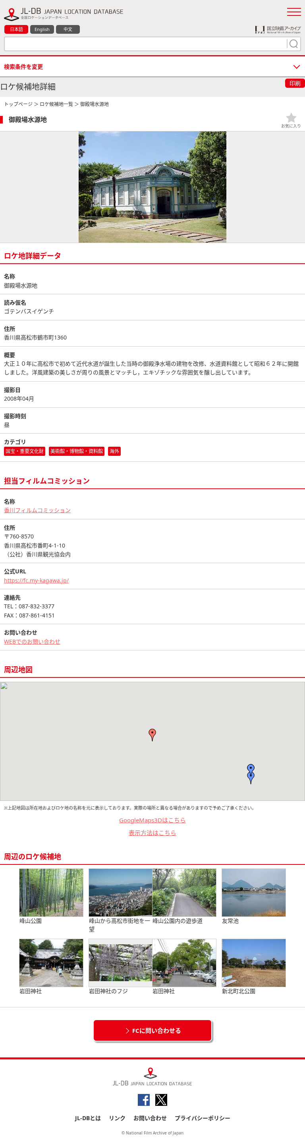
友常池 (230, 920)
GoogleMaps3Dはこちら (152, 820)
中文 (68, 29)
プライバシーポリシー (202, 1118)
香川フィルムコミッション (37, 510)
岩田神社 (30, 991)
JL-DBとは (88, 1118)
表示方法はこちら (152, 833)
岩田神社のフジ (108, 991)
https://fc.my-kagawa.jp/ (36, 580)
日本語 (16, 29)
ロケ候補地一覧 (56, 104)
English (42, 29)
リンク (117, 1118)
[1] (292, 43)
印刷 (295, 83)
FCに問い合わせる (156, 1030)
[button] (251, 770)
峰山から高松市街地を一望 (119, 925)
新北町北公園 (238, 991)
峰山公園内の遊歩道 (177, 920)
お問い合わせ (150, 1118)
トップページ (18, 104)
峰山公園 (30, 920)
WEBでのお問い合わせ (32, 641)
